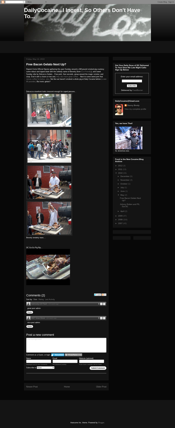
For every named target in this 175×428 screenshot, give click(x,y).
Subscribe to (31, 368)
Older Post (101, 387)
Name (28, 358)
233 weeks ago (53, 304)
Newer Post (32, 387)
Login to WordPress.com (73, 354)
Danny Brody (133, 105)
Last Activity (50, 299)
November (125, 180)
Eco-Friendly (86, 72)
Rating (41, 299)
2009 (120, 216)
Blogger (101, 423)
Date (35, 299)
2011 (120, 169)
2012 (120, 166)
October (124, 184)
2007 (120, 223)
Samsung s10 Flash (39, 304)
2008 (120, 219)
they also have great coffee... (68, 77)
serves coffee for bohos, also (37, 79)
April (122, 211)
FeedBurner (137, 90)
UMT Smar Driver (38, 318)
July (122, 187)
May (122, 195)
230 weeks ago (51, 318)
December (125, 176)
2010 (120, 173)
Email (55, 358)
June (122, 191)
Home (67, 387)
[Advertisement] (56, 408)
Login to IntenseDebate (57, 354)
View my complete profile (135, 109)
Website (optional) (86, 358)
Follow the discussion (103, 294)
